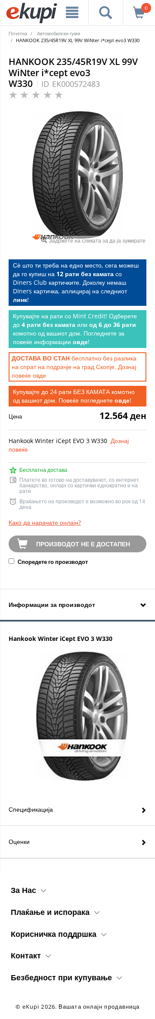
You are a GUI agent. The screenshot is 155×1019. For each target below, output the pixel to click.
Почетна (18, 33)
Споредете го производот (52, 562)
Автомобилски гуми (58, 33)
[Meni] (72, 12)
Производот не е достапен (83, 544)
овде (39, 375)
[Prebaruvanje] (106, 12)
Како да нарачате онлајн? (45, 522)
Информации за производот (52, 604)
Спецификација (31, 809)
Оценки (19, 841)
